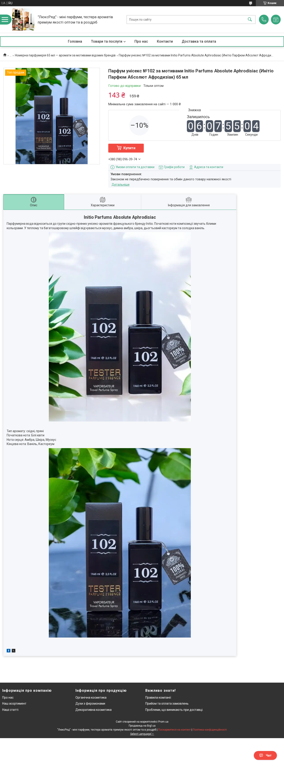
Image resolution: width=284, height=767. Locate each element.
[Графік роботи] (276, 19)
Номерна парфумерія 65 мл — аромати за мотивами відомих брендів (65, 55)
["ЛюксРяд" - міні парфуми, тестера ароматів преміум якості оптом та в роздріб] (23, 19)
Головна (75, 41)
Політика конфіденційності (210, 729)
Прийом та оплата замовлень (167, 703)
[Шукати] (250, 20)
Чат (269, 755)
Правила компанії (158, 697)
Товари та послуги (106, 41)
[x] (13, 651)
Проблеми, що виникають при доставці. (174, 709)
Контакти (165, 41)
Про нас (141, 41)
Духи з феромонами (90, 703)
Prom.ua (163, 721)
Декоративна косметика (93, 709)
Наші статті (10, 709)
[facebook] (8, 651)
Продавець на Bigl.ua (142, 725)
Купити (129, 148)
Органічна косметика (90, 697)
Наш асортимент (14, 703)
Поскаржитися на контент (174, 729)
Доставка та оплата (199, 41)
